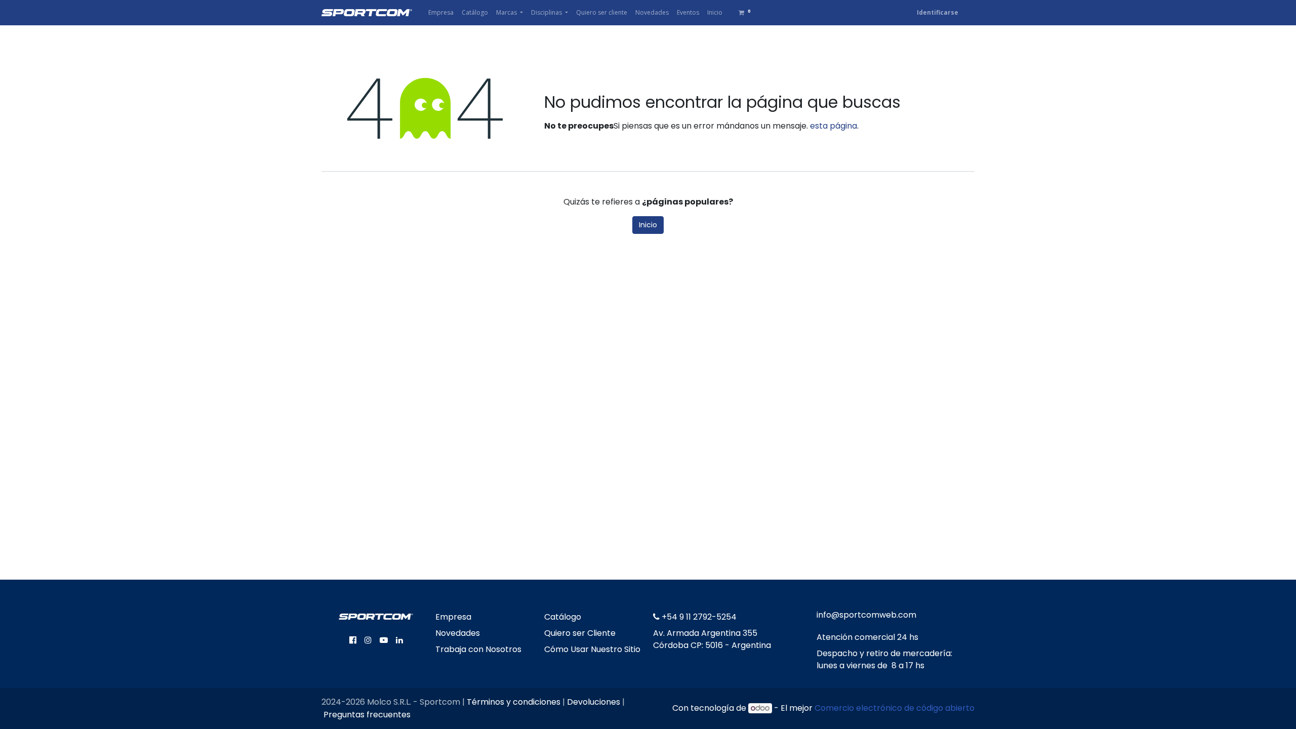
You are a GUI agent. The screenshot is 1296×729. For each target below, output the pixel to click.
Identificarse (937, 12)
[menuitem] (441, 12)
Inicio (648, 225)
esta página (833, 126)
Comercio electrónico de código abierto (895, 708)
